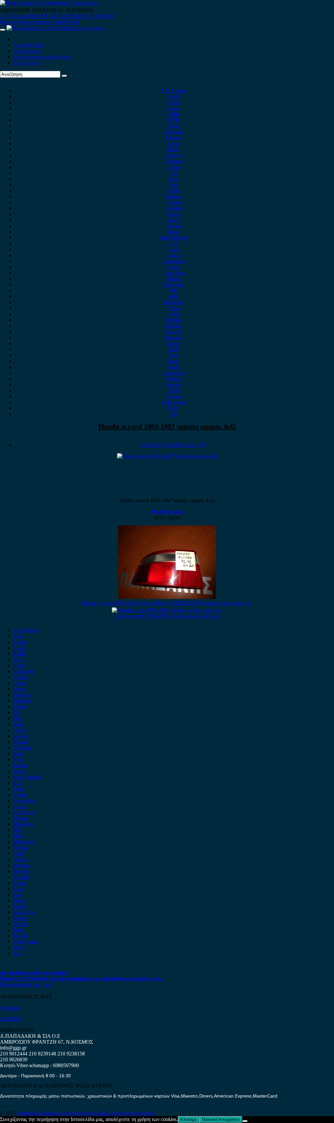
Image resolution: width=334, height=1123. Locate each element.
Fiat (173, 179)
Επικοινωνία (26, 62)
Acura (173, 108)
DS (173, 173)
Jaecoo (174, 226)
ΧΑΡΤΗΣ (10, 1019)
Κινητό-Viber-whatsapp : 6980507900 (39, 22)
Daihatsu (173, 161)
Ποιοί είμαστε (27, 51)
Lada (173, 249)
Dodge (174, 167)
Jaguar (173, 231)
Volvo (173, 408)
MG (173, 290)
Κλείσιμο (188, 1119)
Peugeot (173, 326)
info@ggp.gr (13, 1048)
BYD (173, 120)
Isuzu (173, 214)
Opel (174, 314)
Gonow (173, 196)
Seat (173, 355)
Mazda (174, 278)
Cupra (173, 143)
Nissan (174, 308)
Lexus (173, 267)
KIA (173, 243)
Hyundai (174, 208)
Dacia (174, 149)
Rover (173, 343)
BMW (173, 114)
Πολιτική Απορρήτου (221, 1119)
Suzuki (173, 384)
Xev (173, 414)
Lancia (174, 255)
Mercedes (174, 284)
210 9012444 (13, 16)
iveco (173, 220)
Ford (173, 184)
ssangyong (174, 373)
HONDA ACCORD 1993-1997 (173, 445)
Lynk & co (173, 273)
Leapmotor (173, 261)
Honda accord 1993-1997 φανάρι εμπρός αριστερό (167, 616)
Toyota (173, 396)
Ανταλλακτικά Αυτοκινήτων (42, 56)
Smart (174, 367)
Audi (173, 96)
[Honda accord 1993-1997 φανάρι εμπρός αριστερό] (167, 610)
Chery (173, 126)
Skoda (173, 361)
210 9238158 (71, 16)
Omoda (173, 320)
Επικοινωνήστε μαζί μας (25, 984)
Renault (174, 337)
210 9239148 (42, 16)
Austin (173, 102)
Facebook (10, 1008)
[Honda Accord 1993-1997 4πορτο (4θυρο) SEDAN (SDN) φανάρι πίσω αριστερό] (167, 597)
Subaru (173, 378)
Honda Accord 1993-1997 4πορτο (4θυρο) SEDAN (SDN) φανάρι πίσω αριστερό (167, 603)
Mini (173, 296)
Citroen (173, 137)
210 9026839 (100, 16)
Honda (174, 202)
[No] (245, 1121)
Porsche (173, 331)
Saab (174, 349)
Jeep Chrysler (173, 237)
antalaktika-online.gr (38, 1113)
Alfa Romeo (173, 90)
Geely (173, 190)
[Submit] (64, 76)
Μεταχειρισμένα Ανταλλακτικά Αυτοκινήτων (107, 1113)
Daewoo (173, 155)
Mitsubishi (173, 302)
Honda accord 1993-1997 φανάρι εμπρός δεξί (167, 426)
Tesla (173, 390)
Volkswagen (173, 402)
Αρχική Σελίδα (28, 45)
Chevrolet (173, 132)
